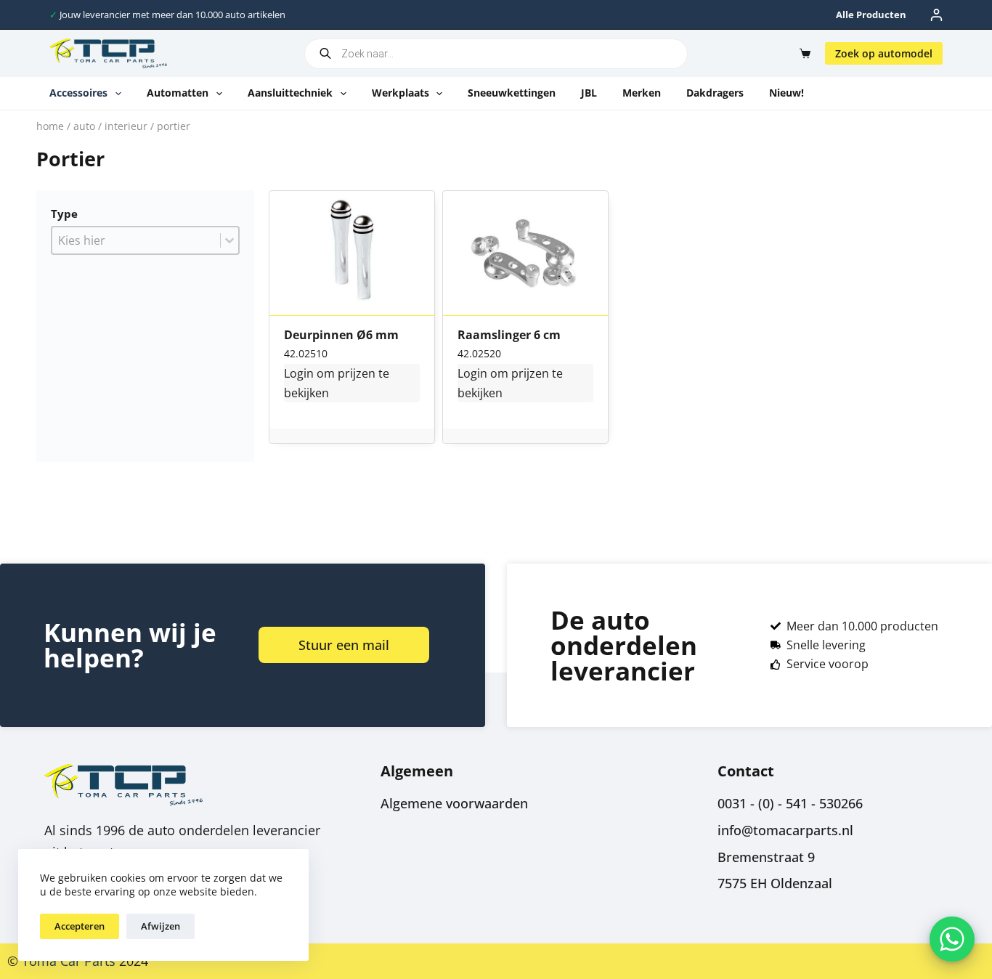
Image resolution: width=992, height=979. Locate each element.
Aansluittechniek (290, 92)
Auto (84, 126)
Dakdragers (715, 92)
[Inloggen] (936, 15)
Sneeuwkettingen (512, 92)
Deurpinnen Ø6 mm (341, 335)
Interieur (126, 126)
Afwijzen (160, 926)
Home (50, 126)
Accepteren (79, 926)
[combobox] (136, 240)
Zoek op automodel (883, 53)
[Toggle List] (229, 240)
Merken (641, 92)
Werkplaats (400, 92)
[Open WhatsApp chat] (952, 939)
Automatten (177, 92)
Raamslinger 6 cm (509, 335)
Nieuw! (786, 92)
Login (299, 373)
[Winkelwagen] (802, 53)
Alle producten (871, 14)
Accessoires (78, 92)
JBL (589, 92)
